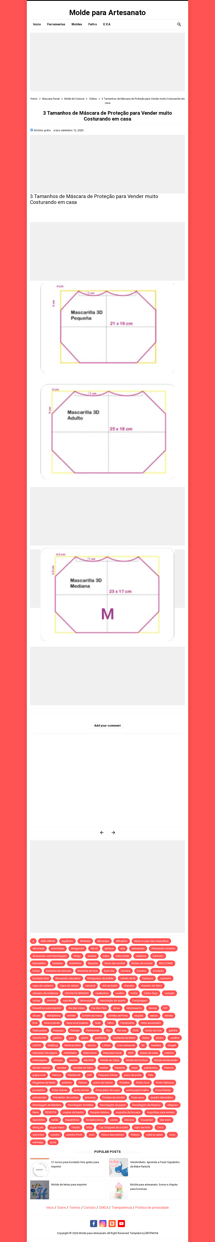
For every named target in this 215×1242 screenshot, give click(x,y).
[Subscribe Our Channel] (121, 1224)
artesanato (138, 948)
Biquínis (93, 963)
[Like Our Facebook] (94, 1224)
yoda (53, 1142)
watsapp (38, 1142)
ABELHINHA (48, 941)
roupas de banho (73, 1112)
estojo (154, 1015)
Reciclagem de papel (113, 1105)
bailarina (141, 956)
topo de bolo (142, 1127)
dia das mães (76, 1008)
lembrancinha (72, 1045)
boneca (125, 970)
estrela (169, 1015)
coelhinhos (102, 993)
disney (153, 1008)
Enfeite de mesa (92, 1015)
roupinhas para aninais (160, 1112)
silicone (129, 1119)
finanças (58, 1030)
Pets (150, 1075)
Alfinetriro (121, 941)
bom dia (109, 970)
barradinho (39, 963)
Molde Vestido (41, 1067)
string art (38, 1127)
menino (169, 1052)
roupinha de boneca (128, 1112)
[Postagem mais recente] (101, 832)
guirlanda (100, 1037)
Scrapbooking (95, 1119)
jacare (159, 1037)
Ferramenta (127, 1022)
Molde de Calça (109, 1060)
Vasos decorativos (112, 1134)
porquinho (39, 1090)
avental (92, 956)
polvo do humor (103, 1082)
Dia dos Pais (98, 1008)
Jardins (174, 1037)
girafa (84, 1037)
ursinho (55, 1134)
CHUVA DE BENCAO (77, 993)
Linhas (106, 1045)
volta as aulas (154, 1134)
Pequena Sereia (107, 1075)
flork (136, 1030)
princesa (90, 1097)
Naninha (120, 1067)
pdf (89, 1075)
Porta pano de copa (108, 1090)
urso (91, 1134)
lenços (92, 1045)
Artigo (77, 956)
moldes (61, 1067)
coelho (119, 993)
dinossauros (134, 1008)
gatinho (57, 1037)
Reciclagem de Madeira (47, 1105)
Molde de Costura (137, 1060)
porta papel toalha (137, 1090)
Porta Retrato (163, 1090)
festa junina (40, 1030)
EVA (35, 1022)
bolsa (36, 970)
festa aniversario (151, 1022)
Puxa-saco (137, 1097)
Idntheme (151, 1233)
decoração (86, 1000)
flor (108, 1030)
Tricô (160, 1127)
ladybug (53, 1045)
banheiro (158, 956)
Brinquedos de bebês (100, 978)
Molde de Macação (166, 1060)
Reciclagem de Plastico (146, 1105)
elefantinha (53, 1015)
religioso (172, 1105)
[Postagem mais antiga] (113, 832)
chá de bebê (109, 985)
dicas (116, 1008)
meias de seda (149, 1052)
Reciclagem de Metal (80, 1105)
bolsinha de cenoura (58, 970)
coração (169, 993)
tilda (89, 1127)
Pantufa (168, 1067)
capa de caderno (43, 985)
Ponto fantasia (165, 1082)
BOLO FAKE (166, 963)
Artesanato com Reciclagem (50, 956)
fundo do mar (153, 1030)
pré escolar (39, 1097)
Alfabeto (85, 941)
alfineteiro (103, 941)
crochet (51, 1000)
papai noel (39, 1075)
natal (134, 1067)
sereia (114, 1119)
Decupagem (139, 1000)
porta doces (81, 1090)
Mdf (130, 1052)
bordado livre (41, 978)
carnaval (90, 985)
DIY (165, 1008)
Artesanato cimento (163, 948)
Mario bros (90, 1052)
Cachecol (147, 978)
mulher (104, 1067)
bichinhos (75, 963)
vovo (172, 1134)
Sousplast (146, 1119)
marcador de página (45, 1052)
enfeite (71, 1015)
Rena (36, 1112)
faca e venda (52, 1022)
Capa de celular (69, 985)
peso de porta (132, 1075)
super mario (57, 1127)
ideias (145, 1037)
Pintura (83, 1082)
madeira (156, 1045)
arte (122, 948)
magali (172, 1045)
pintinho (67, 1082)
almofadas (57, 948)
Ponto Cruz (142, 1082)
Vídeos (135, 1134)
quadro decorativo (162, 1097)
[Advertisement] (107, 62)
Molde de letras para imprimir (69, 1184)
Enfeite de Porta (118, 1015)
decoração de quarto (113, 1000)
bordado (158, 970)
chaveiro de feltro (151, 985)
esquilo (138, 1015)
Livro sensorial (126, 1045)
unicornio (38, 1134)
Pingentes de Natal (44, 1082)
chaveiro (129, 985)
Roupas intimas (99, 1112)
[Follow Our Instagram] (103, 1224)
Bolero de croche (142, 963)
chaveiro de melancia (45, 993)
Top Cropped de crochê (113, 1127)
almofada (38, 948)
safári (54, 1119)
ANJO (94, 948)
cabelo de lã (127, 978)
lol (143, 1045)
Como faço (151, 993)
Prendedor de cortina (65, 1097)
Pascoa (56, 1075)
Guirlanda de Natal (124, 1037)
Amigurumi (77, 948)
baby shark (122, 956)
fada (98, 1022)
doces (36, 1015)
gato (71, 1037)
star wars (165, 1119)
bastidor (57, 963)
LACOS (37, 1045)
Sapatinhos (72, 1119)
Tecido (75, 1127)
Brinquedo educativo (68, 978)
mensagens (40, 1060)
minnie (73, 1060)
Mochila (89, 1060)
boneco (141, 970)
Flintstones (93, 1030)
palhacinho (150, 1067)
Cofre (134, 993)
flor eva (121, 1030)
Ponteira (124, 1082)
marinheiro (70, 1052)
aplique (109, 948)
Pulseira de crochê (113, 1097)
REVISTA (50, 1112)
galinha (173, 1030)
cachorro (165, 978)
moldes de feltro (83, 1067)
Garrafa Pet (39, 1037)
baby (106, 956)
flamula (74, 1030)
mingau (58, 1060)
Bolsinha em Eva (87, 970)
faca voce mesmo (77, 1022)
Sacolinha (39, 1119)
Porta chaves (59, 1090)
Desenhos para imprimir (47, 1008)
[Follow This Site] (112, 1224)
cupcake (68, 1000)
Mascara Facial (112, 1052)
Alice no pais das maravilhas (151, 941)
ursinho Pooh (74, 1134)
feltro (110, 1022)
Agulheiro (67, 941)
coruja (36, 1000)
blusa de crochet (115, 963)
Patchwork (74, 1075)
